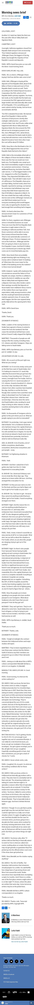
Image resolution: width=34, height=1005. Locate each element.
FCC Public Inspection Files (10, 982)
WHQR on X (6, 978)
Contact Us (6, 970)
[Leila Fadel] (6, 933)
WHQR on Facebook (8, 974)
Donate (28, 2)
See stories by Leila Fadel (19, 942)
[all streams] (31, 1003)
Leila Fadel (17, 16)
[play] (3, 1003)
